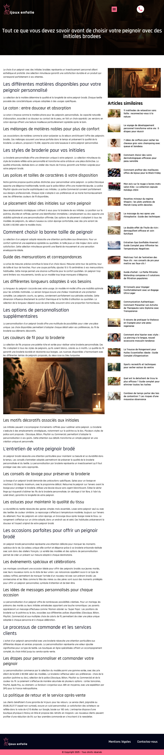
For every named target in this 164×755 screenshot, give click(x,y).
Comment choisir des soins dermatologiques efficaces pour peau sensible (140, 158)
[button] (114, 9)
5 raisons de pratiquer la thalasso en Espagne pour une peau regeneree (141, 323)
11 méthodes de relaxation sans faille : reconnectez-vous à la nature (140, 113)
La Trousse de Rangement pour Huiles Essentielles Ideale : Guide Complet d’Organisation (141, 352)
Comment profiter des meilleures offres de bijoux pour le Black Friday (142, 171)
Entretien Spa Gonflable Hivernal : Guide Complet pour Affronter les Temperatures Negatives (141, 245)
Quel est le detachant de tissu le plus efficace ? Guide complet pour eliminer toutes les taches (142, 381)
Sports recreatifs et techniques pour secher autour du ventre (140, 366)
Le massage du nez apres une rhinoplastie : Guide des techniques (142, 215)
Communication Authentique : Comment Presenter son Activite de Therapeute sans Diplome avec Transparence (141, 306)
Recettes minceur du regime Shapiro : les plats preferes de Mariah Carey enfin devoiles (139, 202)
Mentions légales (120, 742)
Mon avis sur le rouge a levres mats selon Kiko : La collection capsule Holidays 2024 (142, 187)
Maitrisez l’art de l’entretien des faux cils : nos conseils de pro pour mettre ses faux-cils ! (141, 260)
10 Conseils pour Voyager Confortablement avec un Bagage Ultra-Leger (141, 290)
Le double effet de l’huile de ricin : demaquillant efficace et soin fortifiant (141, 231)
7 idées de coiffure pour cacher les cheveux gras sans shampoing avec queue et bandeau (142, 143)
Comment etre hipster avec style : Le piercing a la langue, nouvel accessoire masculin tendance (141, 338)
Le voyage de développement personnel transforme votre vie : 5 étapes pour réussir (141, 128)
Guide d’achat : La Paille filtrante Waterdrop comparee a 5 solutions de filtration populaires (142, 275)
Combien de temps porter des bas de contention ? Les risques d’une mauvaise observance (141, 396)
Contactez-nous (147, 742)
